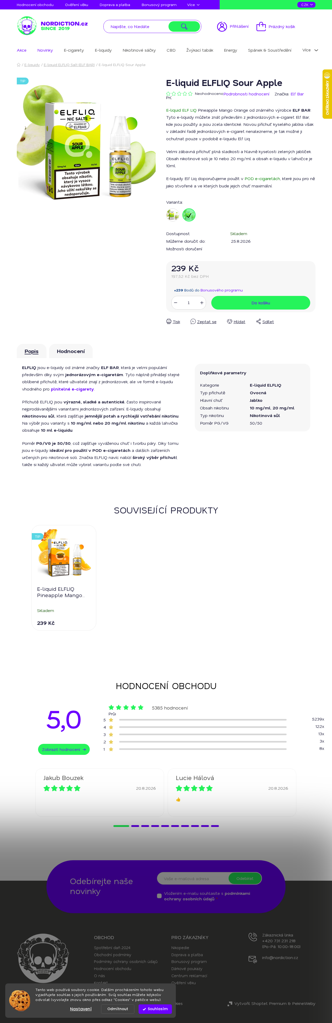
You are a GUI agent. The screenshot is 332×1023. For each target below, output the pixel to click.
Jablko (256, 400)
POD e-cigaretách (262, 178)
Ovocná (258, 392)
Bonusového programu (222, 290)
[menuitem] (22, 50)
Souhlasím (158, 1008)
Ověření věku (76, 4)
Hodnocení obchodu (35, 4)
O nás (99, 975)
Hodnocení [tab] (71, 351)
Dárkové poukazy (186, 968)
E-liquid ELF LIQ (181, 110)
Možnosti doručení (184, 248)
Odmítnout (117, 1008)
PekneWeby (303, 1003)
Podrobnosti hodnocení (246, 93)
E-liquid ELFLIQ (265, 385)
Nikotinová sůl (265, 415)
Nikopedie (180, 947)
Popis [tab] (32, 351)
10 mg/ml (260, 407)
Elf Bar (297, 93)
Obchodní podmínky (112, 954)
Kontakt (101, 982)
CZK (305, 4)
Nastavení (81, 1009)
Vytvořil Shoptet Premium (260, 1003)
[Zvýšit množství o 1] (202, 302)
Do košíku (260, 302)
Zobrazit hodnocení (61, 749)
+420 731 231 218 (279, 940)
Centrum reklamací (189, 975)
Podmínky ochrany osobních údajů (125, 961)
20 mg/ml (283, 407)
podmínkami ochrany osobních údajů (207, 895)
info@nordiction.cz (280, 957)
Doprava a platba (115, 4)
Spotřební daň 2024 (112, 947)
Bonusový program (159, 4)
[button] (121, 826)
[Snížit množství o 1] (176, 302)
